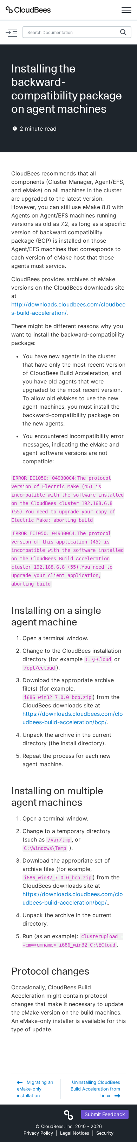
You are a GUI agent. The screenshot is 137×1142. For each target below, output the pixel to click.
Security (104, 1133)
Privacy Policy (38, 1133)
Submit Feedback (105, 1114)
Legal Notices (74, 1133)
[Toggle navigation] (126, 9)
